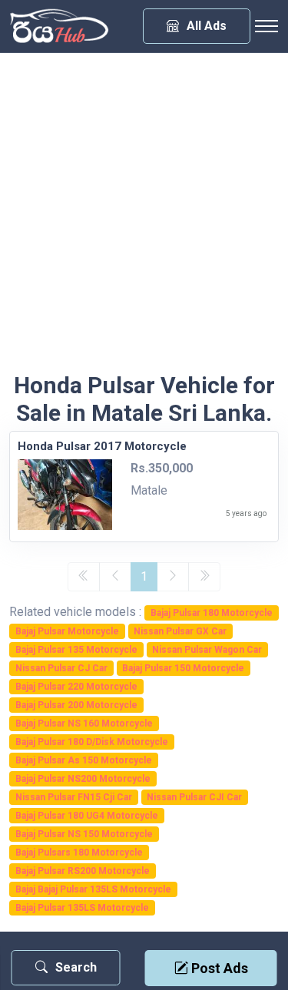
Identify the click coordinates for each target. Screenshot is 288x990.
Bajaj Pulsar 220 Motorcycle (76, 686)
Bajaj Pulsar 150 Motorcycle (183, 668)
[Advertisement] (144, 220)
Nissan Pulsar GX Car (180, 631)
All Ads (207, 25)
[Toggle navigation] (266, 26)
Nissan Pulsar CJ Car (61, 668)
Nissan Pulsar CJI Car (194, 797)
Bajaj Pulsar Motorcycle (67, 631)
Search (76, 967)
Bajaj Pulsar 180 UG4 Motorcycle (86, 815)
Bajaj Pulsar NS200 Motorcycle (83, 778)
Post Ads (218, 968)
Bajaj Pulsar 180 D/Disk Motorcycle (91, 742)
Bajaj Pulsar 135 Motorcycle (76, 649)
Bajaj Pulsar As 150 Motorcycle (83, 760)
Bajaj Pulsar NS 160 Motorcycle (84, 723)
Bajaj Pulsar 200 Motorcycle (76, 705)
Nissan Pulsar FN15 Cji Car (73, 797)
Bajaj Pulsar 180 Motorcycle (212, 613)
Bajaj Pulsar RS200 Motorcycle (82, 871)
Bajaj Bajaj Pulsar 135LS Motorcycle (93, 889)
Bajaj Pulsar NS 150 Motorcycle (84, 834)
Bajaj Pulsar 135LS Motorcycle (82, 907)
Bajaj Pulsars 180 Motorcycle (79, 852)
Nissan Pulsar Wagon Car (207, 649)
